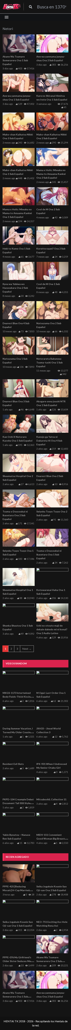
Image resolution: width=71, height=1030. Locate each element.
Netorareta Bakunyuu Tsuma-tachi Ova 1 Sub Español (49, 362)
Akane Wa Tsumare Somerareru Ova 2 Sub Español (49, 961)
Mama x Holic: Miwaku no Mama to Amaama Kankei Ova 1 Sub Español (17, 213)
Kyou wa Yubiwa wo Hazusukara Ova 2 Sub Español (15, 288)
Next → (27, 648)
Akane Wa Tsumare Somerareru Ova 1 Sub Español (15, 60)
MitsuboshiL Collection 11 (51, 799)
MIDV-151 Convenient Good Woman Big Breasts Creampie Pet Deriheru (51, 838)
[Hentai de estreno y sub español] (12, 7)
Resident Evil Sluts (13, 763)
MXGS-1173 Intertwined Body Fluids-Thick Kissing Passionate (17, 696)
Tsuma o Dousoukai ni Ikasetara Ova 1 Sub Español (49, 554)
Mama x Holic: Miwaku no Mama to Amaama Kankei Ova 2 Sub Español (51, 174)
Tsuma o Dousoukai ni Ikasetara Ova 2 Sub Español (15, 515)
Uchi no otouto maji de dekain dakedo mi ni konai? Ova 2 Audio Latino (51, 629)
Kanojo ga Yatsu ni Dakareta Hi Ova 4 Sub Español (49, 440)
